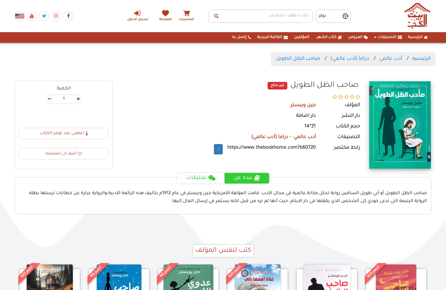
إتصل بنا (239, 37)
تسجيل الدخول (137, 19)
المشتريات (186, 19)
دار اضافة (306, 116)
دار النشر (351, 116)
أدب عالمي (390, 59)
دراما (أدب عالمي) (349, 59)
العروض (355, 37)
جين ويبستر (303, 105)
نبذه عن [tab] (243, 178)
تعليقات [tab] (196, 178)
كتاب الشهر (326, 37)
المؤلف (352, 105)
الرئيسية (415, 37)
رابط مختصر (347, 147)
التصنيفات (387, 37)
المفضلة (165, 19)
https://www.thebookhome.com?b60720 (271, 147)
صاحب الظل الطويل (298, 59)
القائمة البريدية (269, 37)
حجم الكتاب (348, 126)
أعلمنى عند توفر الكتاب (62, 133)
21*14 (310, 126)
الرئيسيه (421, 59)
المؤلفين (301, 37)
